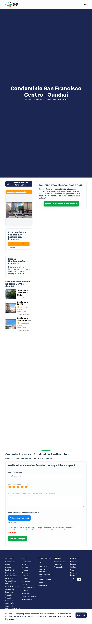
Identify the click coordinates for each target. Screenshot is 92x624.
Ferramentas (10, 573)
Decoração (9, 592)
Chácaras (25, 568)
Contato (73, 567)
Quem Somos (43, 566)
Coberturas (26, 582)
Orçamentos (9, 589)
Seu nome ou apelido (16, 472)
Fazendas (25, 591)
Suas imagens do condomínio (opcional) (24, 512)
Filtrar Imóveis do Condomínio (20, 184)
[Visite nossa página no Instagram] (72, 579)
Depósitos (25, 593)
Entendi (81, 615)
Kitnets (24, 585)
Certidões (8, 595)
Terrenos (25, 576)
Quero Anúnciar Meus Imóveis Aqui (61, 204)
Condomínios (10, 562)
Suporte (73, 570)
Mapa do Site (42, 586)
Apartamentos (27, 562)
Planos (40, 583)
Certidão (8, 598)
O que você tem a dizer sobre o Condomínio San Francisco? (31, 494)
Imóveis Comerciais (29, 596)
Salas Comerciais (28, 588)
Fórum (7, 565)
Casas (24, 565)
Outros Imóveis (27, 599)
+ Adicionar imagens (19, 518)
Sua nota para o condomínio (19, 484)
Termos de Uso (54, 616)
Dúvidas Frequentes (45, 580)
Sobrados (25, 579)
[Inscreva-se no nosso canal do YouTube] (79, 579)
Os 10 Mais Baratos (12, 586)
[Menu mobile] (84, 4)
